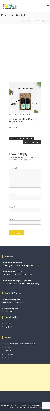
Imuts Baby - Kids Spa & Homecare (24, 405)
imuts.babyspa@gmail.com (13, 302)
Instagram (8, 323)
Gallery (7, 347)
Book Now (9, 354)
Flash (14, 408)
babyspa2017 (26, 114)
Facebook (8, 327)
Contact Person (8, 311)
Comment (13, 168)
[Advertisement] (25, 52)
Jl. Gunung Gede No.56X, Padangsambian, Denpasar (23, 265)
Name (12, 194)
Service (30, 21)
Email (12, 207)
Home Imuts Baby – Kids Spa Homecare (20, 343)
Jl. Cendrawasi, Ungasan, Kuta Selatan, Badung (20, 283)
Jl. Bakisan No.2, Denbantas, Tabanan (17, 274)
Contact (8, 351)
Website (12, 219)
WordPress (38, 408)
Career (7, 358)
